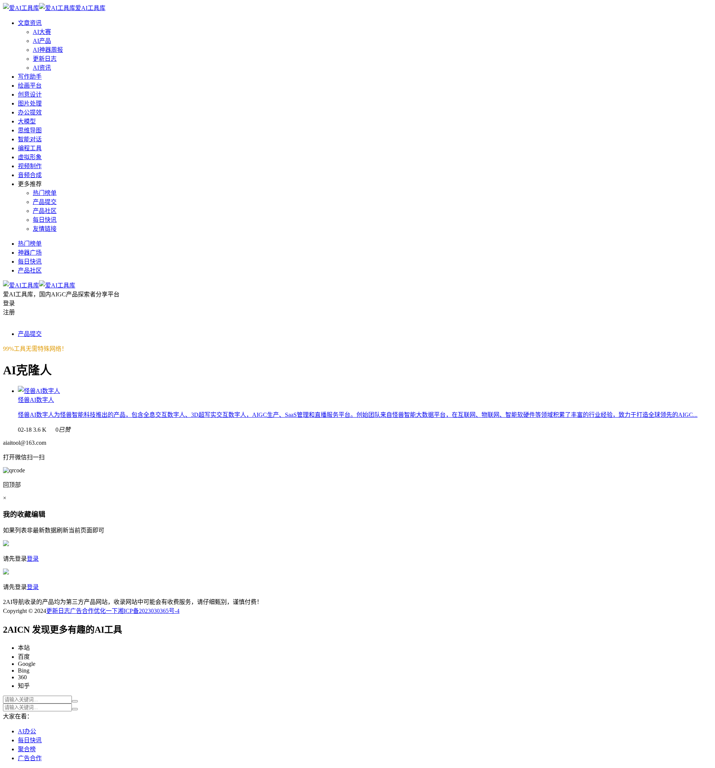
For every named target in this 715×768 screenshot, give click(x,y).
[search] (75, 701)
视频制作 (30, 166)
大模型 (27, 121)
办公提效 (30, 112)
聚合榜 (27, 749)
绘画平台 (30, 85)
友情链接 (45, 229)
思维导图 (30, 130)
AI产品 (42, 41)
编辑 (38, 514)
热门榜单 (45, 193)
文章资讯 (30, 23)
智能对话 (30, 139)
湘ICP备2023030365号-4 (148, 611)
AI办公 (27, 731)
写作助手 (30, 76)
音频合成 (30, 175)
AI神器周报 (48, 50)
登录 (33, 558)
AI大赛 (42, 32)
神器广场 (30, 252)
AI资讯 (42, 67)
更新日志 (45, 59)
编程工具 (30, 148)
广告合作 (82, 611)
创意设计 (30, 94)
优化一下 (106, 611)
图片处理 (30, 103)
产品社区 (45, 211)
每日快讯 (45, 220)
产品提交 (45, 202)
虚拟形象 (30, 157)
